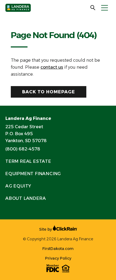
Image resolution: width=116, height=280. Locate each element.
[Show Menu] (104, 7)
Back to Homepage (48, 91)
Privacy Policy (58, 258)
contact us (51, 67)
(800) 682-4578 (22, 149)
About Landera (25, 198)
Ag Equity (18, 186)
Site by (46, 229)
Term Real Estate (28, 161)
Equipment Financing (33, 173)
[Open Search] (93, 8)
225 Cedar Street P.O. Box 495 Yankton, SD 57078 (26, 133)
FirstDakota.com (58, 248)
